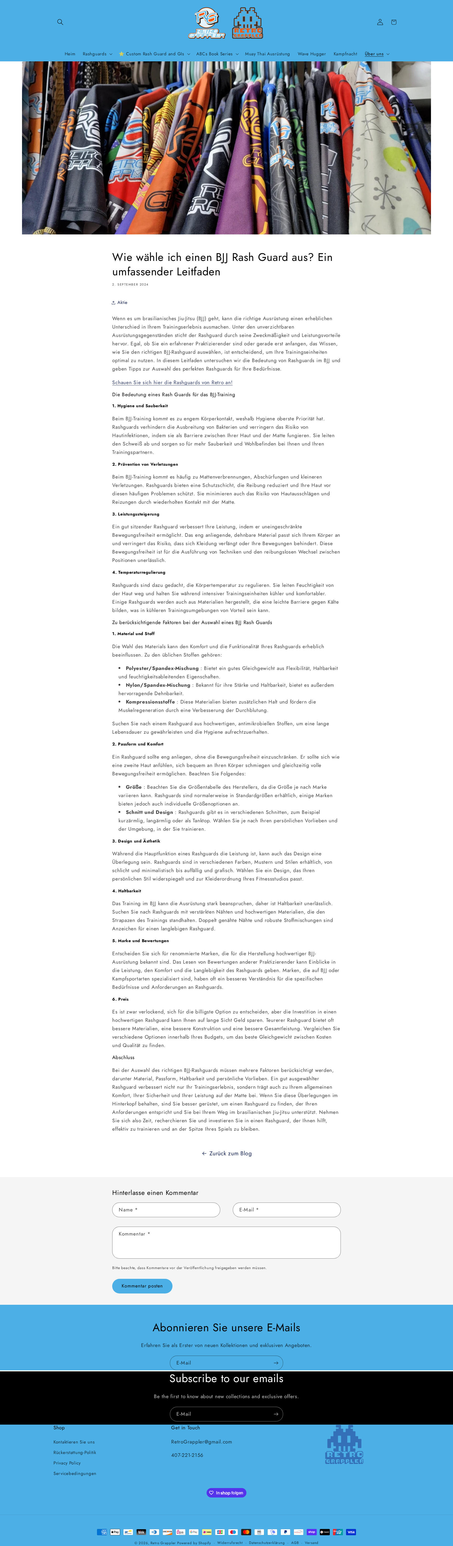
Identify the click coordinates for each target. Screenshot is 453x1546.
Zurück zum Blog (230, 1153)
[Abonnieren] (276, 1363)
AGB (295, 1542)
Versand (312, 1542)
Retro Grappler (163, 1542)
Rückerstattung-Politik (74, 1452)
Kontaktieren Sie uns (74, 1441)
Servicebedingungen (74, 1473)
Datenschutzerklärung (267, 1542)
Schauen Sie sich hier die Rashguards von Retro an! (172, 382)
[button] (60, 22)
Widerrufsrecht (230, 1542)
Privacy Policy (67, 1462)
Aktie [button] (122, 302)
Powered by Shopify (194, 1542)
